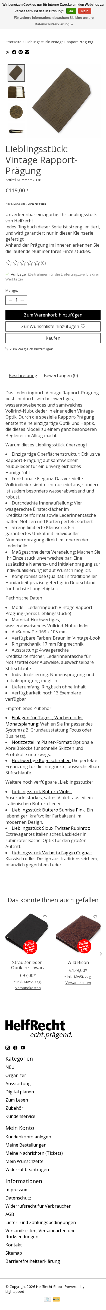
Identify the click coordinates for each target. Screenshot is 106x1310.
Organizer (15, 1075)
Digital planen (19, 1092)
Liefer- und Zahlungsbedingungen (40, 1222)
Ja (71, 11)
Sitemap (13, 1253)
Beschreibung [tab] (23, 375)
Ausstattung (18, 1084)
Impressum (17, 1190)
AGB (9, 1214)
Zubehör (14, 1108)
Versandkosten (37, 203)
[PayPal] (56, 1300)
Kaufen (53, 338)
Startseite (13, 41)
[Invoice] (47, 1300)
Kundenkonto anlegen (28, 1137)
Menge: (11, 290)
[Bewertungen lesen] (23, 263)
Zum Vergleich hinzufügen (31, 349)
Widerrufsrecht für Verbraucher (38, 1206)
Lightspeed (14, 1291)
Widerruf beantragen (27, 1169)
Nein (84, 11)
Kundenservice (20, 1116)
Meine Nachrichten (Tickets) (34, 1153)
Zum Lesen (16, 1100)
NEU (10, 1067)
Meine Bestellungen (25, 1145)
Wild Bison (78, 962)
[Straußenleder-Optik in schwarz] (27, 934)
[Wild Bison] (78, 934)
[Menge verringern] (10, 300)
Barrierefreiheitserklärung (32, 1261)
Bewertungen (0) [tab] (61, 375)
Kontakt (13, 1245)
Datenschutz (18, 1198)
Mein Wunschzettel (25, 1161)
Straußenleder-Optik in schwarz (28, 965)
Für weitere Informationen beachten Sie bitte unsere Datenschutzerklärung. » (54, 21)
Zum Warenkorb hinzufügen (53, 315)
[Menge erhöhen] (22, 300)
